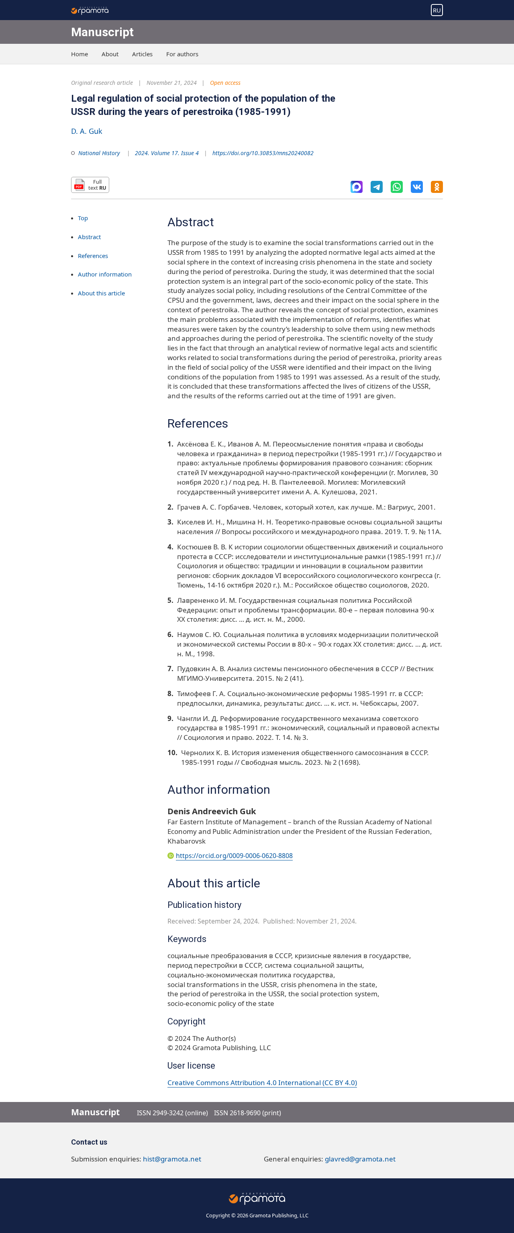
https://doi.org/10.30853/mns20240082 (263, 153)
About (110, 54)
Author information (105, 274)
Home (79, 54)
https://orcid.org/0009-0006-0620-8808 (234, 855)
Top (83, 218)
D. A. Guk (86, 131)
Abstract (89, 237)
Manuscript (102, 32)
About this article (101, 293)
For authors (182, 54)
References (93, 256)
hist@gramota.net (172, 1158)
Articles (142, 54)
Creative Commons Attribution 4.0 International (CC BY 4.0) (262, 1082)
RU (437, 10)
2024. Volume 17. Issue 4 (167, 153)
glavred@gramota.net (360, 1158)
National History (99, 153)
